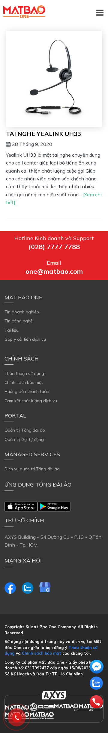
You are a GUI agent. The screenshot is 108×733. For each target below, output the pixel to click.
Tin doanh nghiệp (21, 312)
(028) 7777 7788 (54, 247)
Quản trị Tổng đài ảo (24, 430)
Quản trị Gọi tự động (24, 439)
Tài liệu (11, 330)
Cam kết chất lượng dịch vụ (30, 400)
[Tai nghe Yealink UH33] (54, 79)
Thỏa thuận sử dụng (24, 373)
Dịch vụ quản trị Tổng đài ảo (32, 469)
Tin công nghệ (18, 321)
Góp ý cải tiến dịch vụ (25, 339)
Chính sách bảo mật (23, 382)
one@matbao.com (54, 271)
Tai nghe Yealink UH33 (43, 133)
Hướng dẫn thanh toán (26, 391)
